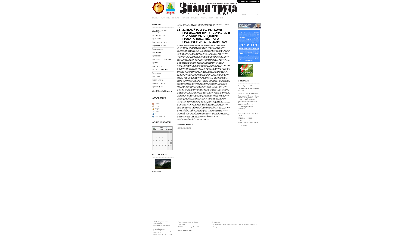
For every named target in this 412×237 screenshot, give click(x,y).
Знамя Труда (158, 8)
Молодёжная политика (162, 59)
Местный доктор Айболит (246, 86)
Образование (158, 49)
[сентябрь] (169, 128)
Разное (157, 114)
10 (153, 140)
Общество (157, 39)
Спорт (156, 63)
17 (153, 143)
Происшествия (159, 35)
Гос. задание (158, 87)
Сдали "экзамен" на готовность (248, 93)
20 (162, 143)
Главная (155, 18)
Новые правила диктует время (248, 122)
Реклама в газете (207, 18)
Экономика (158, 52)
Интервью (157, 73)
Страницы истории (161, 70)
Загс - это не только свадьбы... (248, 111)
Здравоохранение (160, 45)
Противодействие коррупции (159, 31)
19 (159, 143)
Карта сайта (165, 18)
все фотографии (156, 171)
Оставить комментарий (184, 127)
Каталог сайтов (159, 83)
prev (152, 163)
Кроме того (158, 66)
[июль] (155, 128)
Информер (219, 18)
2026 (161, 129)
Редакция (185, 18)
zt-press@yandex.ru (188, 230)
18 (156, 143)
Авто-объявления (160, 116)
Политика (157, 56)
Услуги (157, 109)
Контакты (175, 18)
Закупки (157, 76)
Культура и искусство (162, 42)
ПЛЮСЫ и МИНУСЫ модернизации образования (247, 119)
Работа (157, 111)
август (161, 127)
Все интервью (242, 125)
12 (159, 140)
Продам (157, 103)
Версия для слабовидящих (248, 1)
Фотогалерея (158, 80)
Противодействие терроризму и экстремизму (162, 91)
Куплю (157, 106)
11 (156, 140)
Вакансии (194, 18)
